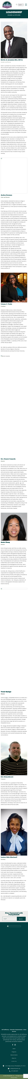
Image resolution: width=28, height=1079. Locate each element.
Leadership (14, 1061)
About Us (14, 1058)
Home (14, 1048)
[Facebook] (12, 1044)
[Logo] (7, 4)
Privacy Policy (14, 1077)
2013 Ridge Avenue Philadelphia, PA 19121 (15, 1065)
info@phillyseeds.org (15, 1068)
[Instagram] (15, 1044)
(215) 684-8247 (14, 1071)
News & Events (14, 1055)
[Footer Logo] (14, 977)
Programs (14, 1051)
